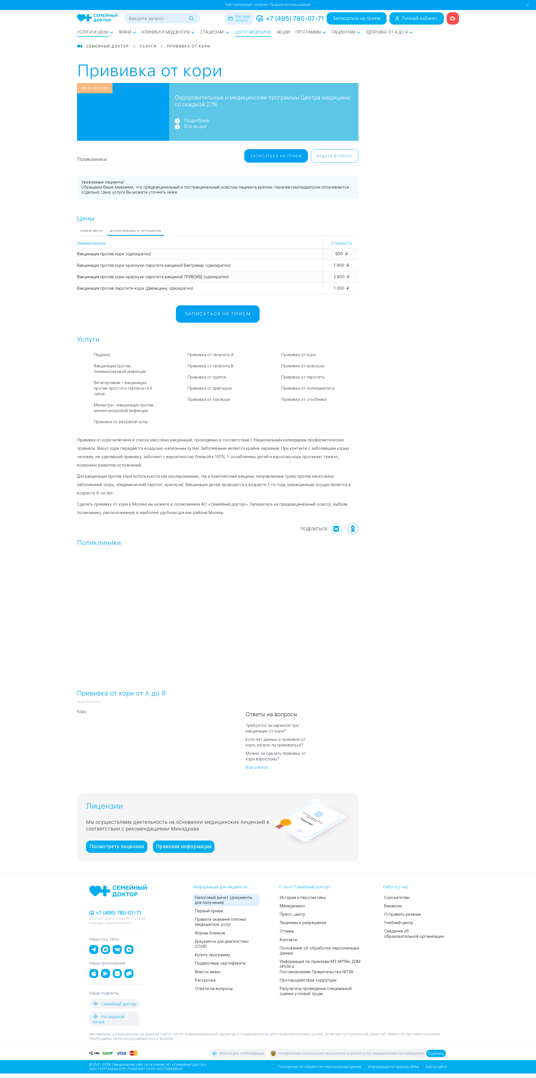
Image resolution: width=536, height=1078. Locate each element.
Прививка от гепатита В (210, 366)
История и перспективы (303, 897)
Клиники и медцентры (166, 32)
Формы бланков (210, 933)
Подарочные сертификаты (220, 963)
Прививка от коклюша (209, 399)
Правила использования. (290, 5)
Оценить (436, 1053)
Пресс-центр (292, 914)
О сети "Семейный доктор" (305, 887)
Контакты (288, 939)
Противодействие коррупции (308, 980)
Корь (81, 711)
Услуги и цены (92, 32)
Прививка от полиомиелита (307, 388)
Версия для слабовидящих (241, 1053)
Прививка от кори (298, 355)
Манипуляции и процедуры (135, 230)
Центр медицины (253, 32)
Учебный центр (398, 922)
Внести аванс (208, 972)
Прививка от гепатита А (210, 355)
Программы (308, 32)
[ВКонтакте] (336, 528)
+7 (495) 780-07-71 (295, 18)
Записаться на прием (356, 18)
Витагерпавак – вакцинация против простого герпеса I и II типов (123, 388)
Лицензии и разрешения (303, 922)
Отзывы (287, 931)
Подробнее (196, 120)
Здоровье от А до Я (387, 32)
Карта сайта (436, 1067)
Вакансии (393, 906)
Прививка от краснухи (302, 366)
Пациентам (343, 32)
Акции (283, 32)
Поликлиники (92, 159)
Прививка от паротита (302, 377)
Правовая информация (184, 846)
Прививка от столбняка (303, 399)
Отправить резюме (402, 914)
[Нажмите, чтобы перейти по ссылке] (453, 18)
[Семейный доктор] (97, 18)
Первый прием (209, 911)
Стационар (212, 32)
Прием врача (91, 230)
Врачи (125, 32)
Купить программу (212, 955)
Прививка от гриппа (207, 377)
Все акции (195, 126)
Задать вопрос (335, 156)
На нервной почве (108, 1019)
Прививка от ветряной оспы (121, 422)
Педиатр (102, 355)
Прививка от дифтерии (210, 388)
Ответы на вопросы (214, 988)
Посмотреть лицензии (117, 846)
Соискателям (397, 897)
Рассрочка (205, 980)
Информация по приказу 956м (393, 1067)
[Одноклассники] (352, 528)
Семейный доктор (118, 1004)
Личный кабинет (420, 18)
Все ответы (257, 767)
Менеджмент (292, 906)
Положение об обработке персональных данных (319, 1067)
